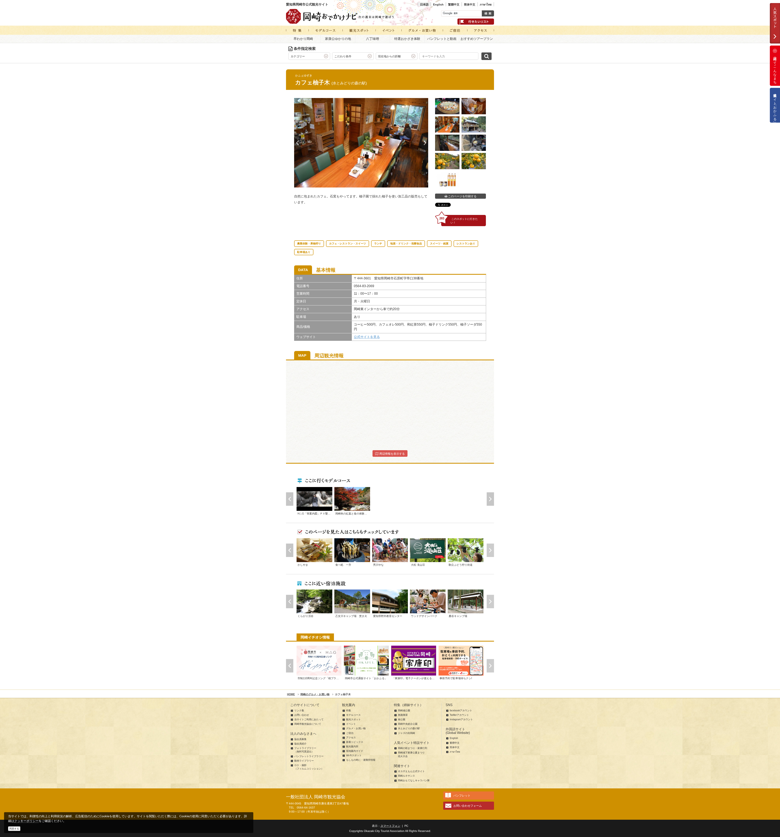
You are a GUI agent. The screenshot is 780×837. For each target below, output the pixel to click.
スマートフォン (390, 825)
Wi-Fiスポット (354, 755)
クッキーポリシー (26, 821)
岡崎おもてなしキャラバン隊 (414, 780)
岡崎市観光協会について (307, 724)
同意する (14, 828)
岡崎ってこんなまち (775, 69)
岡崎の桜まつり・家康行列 (412, 748)
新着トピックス (354, 742)
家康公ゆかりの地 (338, 38)
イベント (351, 724)
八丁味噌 (372, 38)
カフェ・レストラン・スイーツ (347, 243)
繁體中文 (453, 4)
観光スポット (353, 719)
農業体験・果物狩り (309, 243)
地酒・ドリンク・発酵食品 (406, 243)
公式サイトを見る (367, 337)
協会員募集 (300, 739)
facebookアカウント (461, 710)
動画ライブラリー (304, 760)
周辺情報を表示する (391, 453)
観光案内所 (352, 746)
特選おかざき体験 (407, 38)
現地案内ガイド (354, 751)
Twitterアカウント (459, 715)
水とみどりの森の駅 (409, 728)
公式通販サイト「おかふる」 (775, 105)
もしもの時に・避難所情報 (360, 760)
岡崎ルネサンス (406, 775)
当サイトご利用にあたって (309, 719)
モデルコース (353, 715)
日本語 (424, 4)
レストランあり (466, 243)
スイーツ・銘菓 (439, 243)
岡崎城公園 (404, 710)
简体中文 (469, 4)
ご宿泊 (349, 733)
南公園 (401, 719)
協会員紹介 (300, 743)
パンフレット (461, 795)
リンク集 (299, 710)
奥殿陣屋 (403, 715)
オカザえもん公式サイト (411, 771)
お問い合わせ (301, 715)
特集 (348, 710)
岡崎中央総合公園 (407, 724)
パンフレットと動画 (441, 38)
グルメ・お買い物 (356, 728)
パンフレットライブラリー (309, 756)
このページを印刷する (462, 196)
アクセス (351, 737)
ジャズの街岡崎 (406, 733)
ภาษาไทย (486, 4)
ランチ (378, 243)
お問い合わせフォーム (467, 805)
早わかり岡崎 (303, 38)
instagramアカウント (461, 719)
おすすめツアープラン (476, 38)
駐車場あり (303, 252)
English (438, 4)
